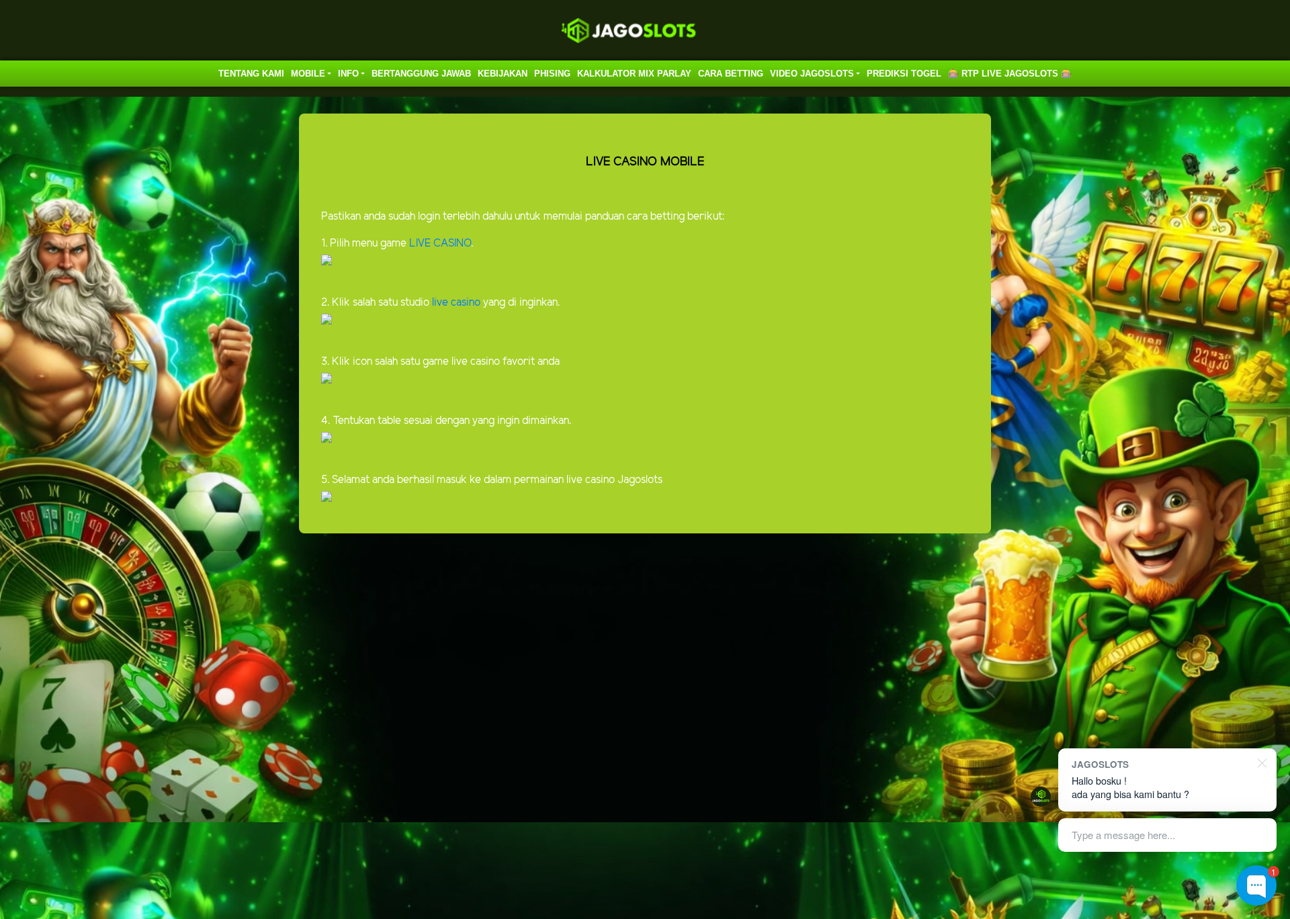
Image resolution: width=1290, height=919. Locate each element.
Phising (552, 74)
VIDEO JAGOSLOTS (812, 74)
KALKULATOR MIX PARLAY (634, 74)
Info (348, 74)
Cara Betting (730, 74)
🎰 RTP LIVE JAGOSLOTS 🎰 (1010, 74)
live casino (454, 302)
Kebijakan (502, 74)
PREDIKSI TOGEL (904, 74)
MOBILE (308, 74)
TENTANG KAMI (251, 74)
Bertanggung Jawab (421, 74)
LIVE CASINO (440, 243)
